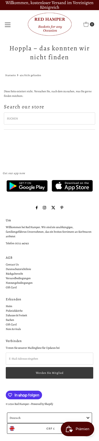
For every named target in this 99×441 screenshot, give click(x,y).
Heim (9, 306)
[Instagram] (44, 207)
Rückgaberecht (14, 274)
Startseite (10, 75)
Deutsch (15, 418)
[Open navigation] (7, 24)
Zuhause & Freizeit (16, 315)
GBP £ (50, 428)
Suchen (10, 320)
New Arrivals (13, 329)
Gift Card (11, 287)
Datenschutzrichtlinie (18, 269)
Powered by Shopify (42, 404)
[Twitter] (53, 207)
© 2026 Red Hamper (17, 404)
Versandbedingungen (18, 278)
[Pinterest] (62, 207)
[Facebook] (37, 207)
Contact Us (12, 264)
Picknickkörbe (14, 311)
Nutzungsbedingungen (19, 283)
